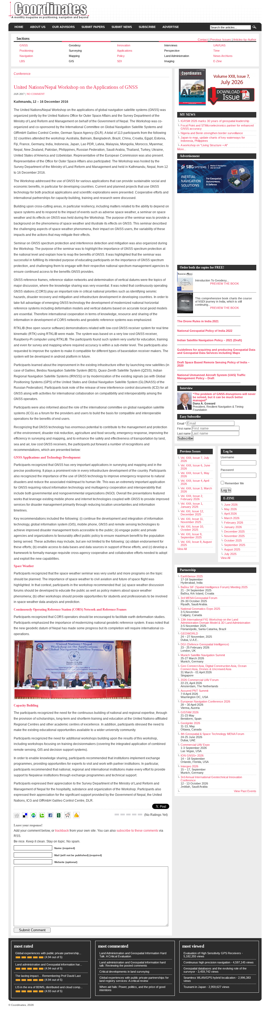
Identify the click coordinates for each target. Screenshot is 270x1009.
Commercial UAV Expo (195, 744)
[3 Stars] (128, 814)
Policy (121, 55)
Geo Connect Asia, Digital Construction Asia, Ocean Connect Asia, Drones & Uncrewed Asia (214, 667)
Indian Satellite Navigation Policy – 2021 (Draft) (209, 340)
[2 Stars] (122, 814)
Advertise (170, 26)
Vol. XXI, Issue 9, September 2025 (191, 536)
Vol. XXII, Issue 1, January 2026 (192, 505)
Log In (226, 490)
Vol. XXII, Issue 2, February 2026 (192, 497)
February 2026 (233, 522)
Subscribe (147, 26)
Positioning (26, 50)
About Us (37, 26)
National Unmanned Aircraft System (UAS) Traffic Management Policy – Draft (211, 376)
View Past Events (245, 791)
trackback (62, 830)
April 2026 (230, 513)
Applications (124, 50)
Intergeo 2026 (189, 766)
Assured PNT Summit (194, 690)
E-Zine (217, 61)
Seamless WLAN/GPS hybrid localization (209, 977)
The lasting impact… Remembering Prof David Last (48, 975)
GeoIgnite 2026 (190, 723)
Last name (184, 433)
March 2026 (231, 518)
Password (227, 469)
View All (182, 548)
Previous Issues (220, 39)
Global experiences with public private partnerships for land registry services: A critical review (134, 979)
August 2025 (232, 549)
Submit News (122, 26)
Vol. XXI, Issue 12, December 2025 (192, 513)
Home (19, 26)
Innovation (123, 45)
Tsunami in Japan (195, 986)
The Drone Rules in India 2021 (198, 321)
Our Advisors (63, 26)
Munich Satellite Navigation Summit (203, 655)
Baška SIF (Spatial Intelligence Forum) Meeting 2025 (214, 587)
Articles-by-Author (244, 39)
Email (181, 423)
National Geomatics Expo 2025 (200, 608)
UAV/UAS (219, 45)
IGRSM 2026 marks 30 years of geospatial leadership (215, 121)
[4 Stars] (134, 814)
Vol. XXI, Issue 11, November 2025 (192, 520)
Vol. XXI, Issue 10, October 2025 (192, 528)
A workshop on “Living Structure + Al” (204, 145)
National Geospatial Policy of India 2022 (204, 330)
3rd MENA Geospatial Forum (199, 597)
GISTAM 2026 (190, 712)
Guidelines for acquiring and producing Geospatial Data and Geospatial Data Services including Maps (216, 351)
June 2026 (231, 504)
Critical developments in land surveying (124, 971)
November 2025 (234, 536)
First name (184, 428)
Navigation (26, 55)
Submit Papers (93, 26)
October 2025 (233, 540)
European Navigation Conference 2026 (205, 701)
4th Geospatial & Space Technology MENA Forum (212, 733)
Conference (22, 74)
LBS (22, 61)
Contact (203, 39)
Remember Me (234, 483)
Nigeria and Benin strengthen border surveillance (212, 133)
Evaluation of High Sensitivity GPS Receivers (212, 953)
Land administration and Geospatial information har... (48, 964)
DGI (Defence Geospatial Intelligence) (205, 644)
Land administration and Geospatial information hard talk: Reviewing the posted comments (132, 964)
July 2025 (230, 553)
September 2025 (234, 545)
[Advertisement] (214, 229)
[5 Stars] (140, 814)
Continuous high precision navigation (207, 962)
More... (181, 149)
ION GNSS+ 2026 (192, 755)
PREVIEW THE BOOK (224, 283)
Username (227, 457)
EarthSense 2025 (192, 576)
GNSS (24, 45)
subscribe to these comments (137, 830)
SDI (119, 61)
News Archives (223, 55)
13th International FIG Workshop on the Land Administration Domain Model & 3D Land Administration (215, 621)
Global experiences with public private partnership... (48, 953)
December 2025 (234, 531)
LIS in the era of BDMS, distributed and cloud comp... (49, 987)
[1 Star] (116, 814)
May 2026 (230, 509)
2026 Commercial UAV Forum (200, 679)
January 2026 (233, 527)
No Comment (36, 93)
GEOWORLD (189, 633)
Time (216, 50)
